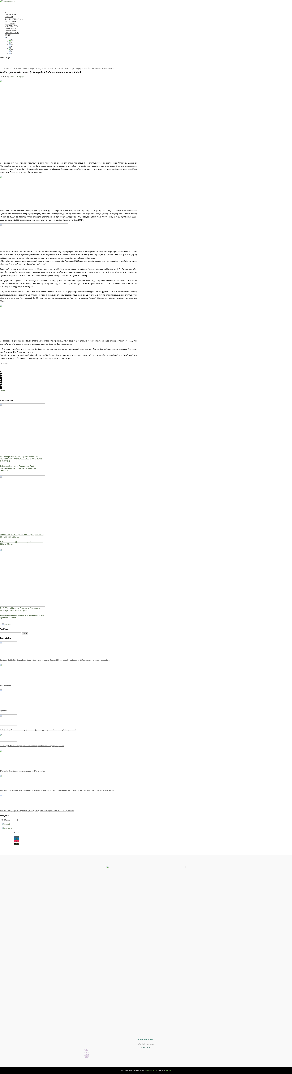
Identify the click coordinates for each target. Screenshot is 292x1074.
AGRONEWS (9, 17)
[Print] (68, 386)
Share (2, 390)
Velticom (168, 1070)
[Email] (68, 377)
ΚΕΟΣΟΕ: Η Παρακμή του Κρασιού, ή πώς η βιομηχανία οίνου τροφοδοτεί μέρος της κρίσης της (37, 811)
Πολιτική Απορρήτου (150, 1070)
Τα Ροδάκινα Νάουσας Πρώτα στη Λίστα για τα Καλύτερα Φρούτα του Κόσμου (20, 609)
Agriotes (3, 710)
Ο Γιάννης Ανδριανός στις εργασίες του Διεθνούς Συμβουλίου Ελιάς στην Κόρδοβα (32, 746)
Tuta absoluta (5, 685)
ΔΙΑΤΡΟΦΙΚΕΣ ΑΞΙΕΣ (12, 33)
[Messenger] (68, 383)
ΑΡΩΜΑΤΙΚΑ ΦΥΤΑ (11, 26)
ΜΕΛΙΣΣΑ (8, 35)
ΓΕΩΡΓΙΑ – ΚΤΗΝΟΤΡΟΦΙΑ (14, 19)
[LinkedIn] (68, 381)
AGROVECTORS (10, 14)
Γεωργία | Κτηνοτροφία (16, 76)
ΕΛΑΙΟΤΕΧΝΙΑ (10, 24)
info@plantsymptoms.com (146, 1044)
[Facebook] (68, 372)
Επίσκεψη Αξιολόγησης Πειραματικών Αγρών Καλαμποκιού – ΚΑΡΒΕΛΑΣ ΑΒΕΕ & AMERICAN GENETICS (21, 458)
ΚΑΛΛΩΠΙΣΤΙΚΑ (10, 28)
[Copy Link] (68, 379)
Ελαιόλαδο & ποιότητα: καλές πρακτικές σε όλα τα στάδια (22, 771)
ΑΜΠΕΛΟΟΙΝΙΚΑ (10, 21)
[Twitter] (68, 374)
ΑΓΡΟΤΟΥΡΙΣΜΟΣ (11, 30)
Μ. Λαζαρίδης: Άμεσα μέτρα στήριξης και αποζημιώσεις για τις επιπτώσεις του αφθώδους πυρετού (38, 730)
